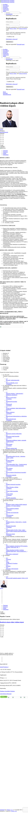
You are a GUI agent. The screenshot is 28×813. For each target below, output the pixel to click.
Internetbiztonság (7, 94)
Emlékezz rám (10, 36)
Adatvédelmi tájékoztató (5, 693)
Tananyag (5, 606)
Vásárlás (2, 146)
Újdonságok (6, 9)
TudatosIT (2, 809)
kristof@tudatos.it (4, 667)
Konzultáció (6, 5)
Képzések (5, 7)
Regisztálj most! (20, 44)
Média (4, 11)
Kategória (2, 131)
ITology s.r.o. (10, 809)
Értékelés (2, 133)
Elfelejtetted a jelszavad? (12, 39)
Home (4, 92)
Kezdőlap (5, 4)
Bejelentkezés (9, 14)
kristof (1, 588)
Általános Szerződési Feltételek (7, 691)
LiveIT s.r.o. (14, 811)
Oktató (1, 128)
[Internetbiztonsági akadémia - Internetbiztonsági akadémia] (7, 0)
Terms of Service (23, 28)
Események (5, 8)
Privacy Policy (13, 28)
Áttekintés (5, 605)
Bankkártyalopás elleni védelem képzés (12, 622)
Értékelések (5, 609)
